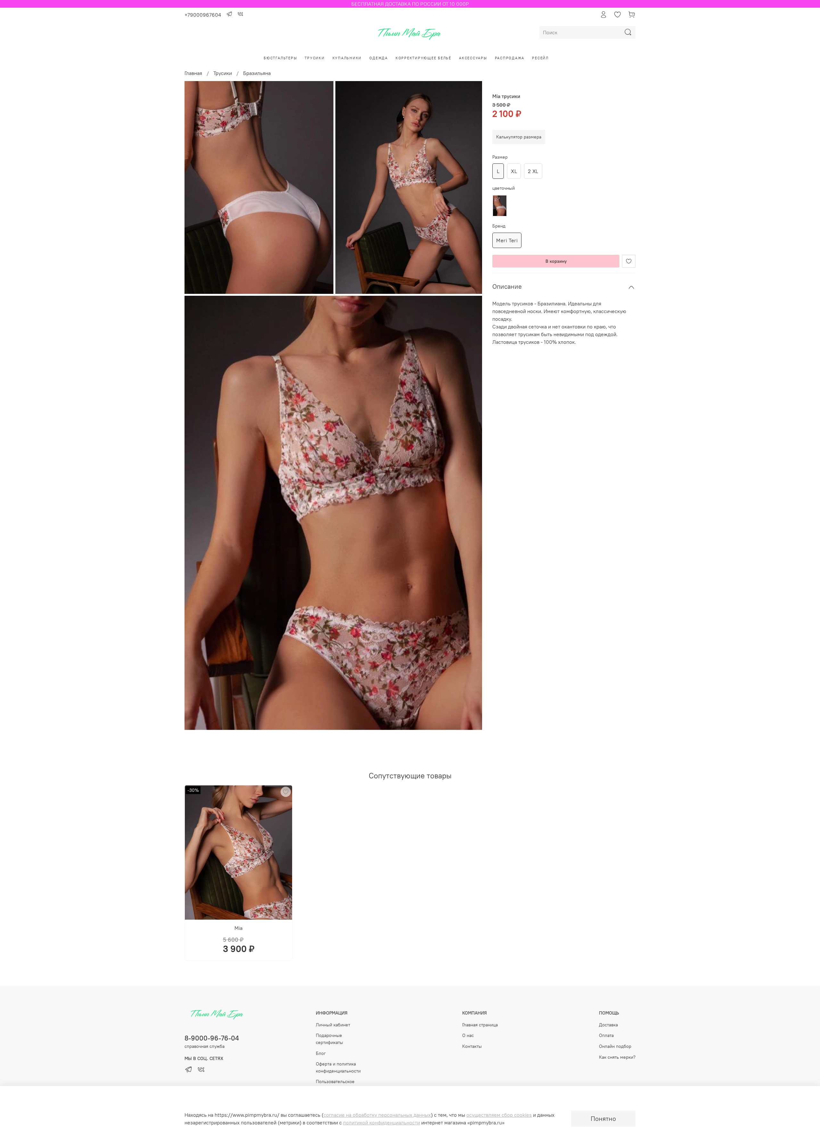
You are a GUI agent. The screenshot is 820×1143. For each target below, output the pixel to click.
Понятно (603, 1118)
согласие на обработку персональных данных (377, 1115)
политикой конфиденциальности (381, 1122)
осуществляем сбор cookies (499, 1115)
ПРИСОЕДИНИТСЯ (410, 589)
